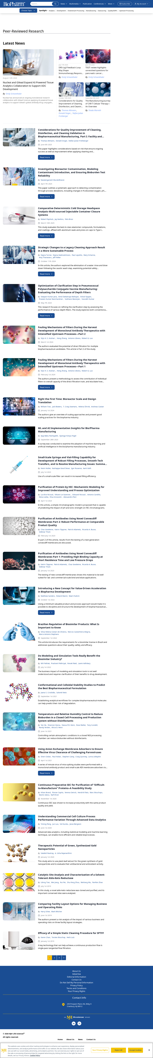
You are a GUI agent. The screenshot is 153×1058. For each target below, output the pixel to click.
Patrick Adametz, (74, 529)
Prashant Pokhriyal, (58, 663)
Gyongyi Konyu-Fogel (67, 436)
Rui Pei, (63, 882)
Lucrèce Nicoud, (47, 494)
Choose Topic (26, 10)
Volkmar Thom (44, 532)
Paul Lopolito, (77, 255)
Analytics (52, 11)
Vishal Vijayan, (86, 296)
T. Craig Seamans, (70, 406)
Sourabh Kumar (88, 299)
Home (60, 1039)
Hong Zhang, (62, 338)
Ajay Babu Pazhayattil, (49, 436)
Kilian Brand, (46, 792)
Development (61, 11)
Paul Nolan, (56, 756)
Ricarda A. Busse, (89, 529)
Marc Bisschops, (96, 792)
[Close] (149, 1050)
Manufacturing (91, 11)
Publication (87, 4)
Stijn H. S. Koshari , (48, 338)
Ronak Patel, (72, 663)
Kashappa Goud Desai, (61, 468)
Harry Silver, (45, 911)
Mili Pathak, (45, 663)
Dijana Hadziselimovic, (62, 255)
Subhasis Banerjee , (73, 299)
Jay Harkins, (59, 219)
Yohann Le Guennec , (63, 494)
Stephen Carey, (68, 756)
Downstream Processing (76, 11)
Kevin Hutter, (46, 468)
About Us (76, 971)
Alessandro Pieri (69, 497)
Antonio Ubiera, (74, 338)
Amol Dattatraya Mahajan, (68, 296)
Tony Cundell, (92, 725)
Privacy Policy (76, 985)
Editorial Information (76, 977)
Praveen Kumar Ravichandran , (51, 299)
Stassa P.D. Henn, (68, 725)
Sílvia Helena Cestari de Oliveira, (54, 632)
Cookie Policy (35, 1055)
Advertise (76, 974)
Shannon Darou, (54, 725)
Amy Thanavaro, (45, 257)
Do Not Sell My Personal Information (76, 982)
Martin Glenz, (44, 795)
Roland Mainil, (62, 596)
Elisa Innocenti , (56, 497)
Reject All (118, 1050)
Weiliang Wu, (86, 882)
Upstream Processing (126, 11)
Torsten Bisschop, (59, 937)
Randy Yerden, (45, 727)
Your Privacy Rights (76, 991)
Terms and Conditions (76, 988)
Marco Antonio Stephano (49, 634)
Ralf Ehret (55, 795)
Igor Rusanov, (76, 468)
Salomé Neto (61, 692)
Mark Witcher (56, 911)
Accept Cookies (135, 1050)
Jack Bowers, (57, 406)
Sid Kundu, (64, 824)
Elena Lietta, (44, 497)
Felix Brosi (69, 219)
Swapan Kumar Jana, (49, 296)
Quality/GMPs (112, 11)
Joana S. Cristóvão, (48, 692)
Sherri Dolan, (46, 756)
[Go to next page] (64, 957)
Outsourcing (102, 11)
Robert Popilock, (47, 219)
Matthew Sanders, (48, 596)
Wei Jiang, (55, 882)
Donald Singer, (62, 141)
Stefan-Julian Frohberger (78, 141)
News (80, 1039)
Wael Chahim (74, 596)
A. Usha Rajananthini (63, 853)
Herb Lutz (70, 937)
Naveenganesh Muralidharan (52, 180)
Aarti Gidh (87, 468)
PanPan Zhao (97, 882)
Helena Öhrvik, (84, 406)
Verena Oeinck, (71, 792)
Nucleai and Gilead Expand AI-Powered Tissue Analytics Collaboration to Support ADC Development (28, 86)
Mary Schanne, (90, 255)
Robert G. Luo (87, 338)
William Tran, (46, 406)
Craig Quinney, (81, 756)
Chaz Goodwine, (47, 529)
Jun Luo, (55, 824)
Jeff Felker (57, 257)
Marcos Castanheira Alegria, (79, 632)
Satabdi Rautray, (47, 853)
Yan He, (44, 725)
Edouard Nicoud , (79, 494)
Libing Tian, (45, 882)
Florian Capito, (58, 792)
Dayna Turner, (46, 255)
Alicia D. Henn (57, 727)
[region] (76, 1050)
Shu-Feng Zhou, (73, 882)
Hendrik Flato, (83, 792)
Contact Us (77, 979)
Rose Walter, (81, 725)
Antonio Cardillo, (94, 494)
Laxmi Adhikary (84, 663)
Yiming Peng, (46, 824)
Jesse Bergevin (75, 824)
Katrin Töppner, (61, 529)
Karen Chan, (46, 937)
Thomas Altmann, (48, 141)
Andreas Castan (97, 406)
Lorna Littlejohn (94, 756)
